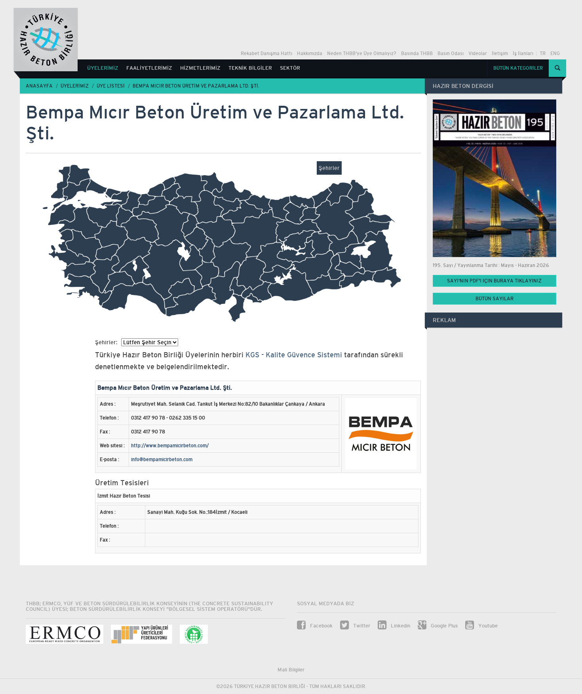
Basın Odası (450, 53)
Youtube (487, 626)
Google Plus (443, 626)
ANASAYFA (39, 86)
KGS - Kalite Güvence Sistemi (294, 355)
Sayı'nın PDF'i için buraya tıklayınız (494, 281)
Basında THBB (417, 53)
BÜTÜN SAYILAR (494, 298)
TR (543, 53)
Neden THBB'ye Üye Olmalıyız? (361, 53)
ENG (555, 53)
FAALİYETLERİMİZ (149, 68)
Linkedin (399, 626)
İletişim (500, 53)
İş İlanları (523, 53)
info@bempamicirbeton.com (161, 459)
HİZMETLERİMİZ (200, 68)
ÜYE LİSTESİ (111, 86)
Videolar (477, 53)
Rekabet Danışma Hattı (266, 53)
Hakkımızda (309, 53)
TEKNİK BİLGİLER (250, 68)
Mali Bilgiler (291, 670)
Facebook (320, 626)
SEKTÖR (290, 68)
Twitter (361, 626)
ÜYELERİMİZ (102, 68)
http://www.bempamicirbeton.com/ (170, 445)
